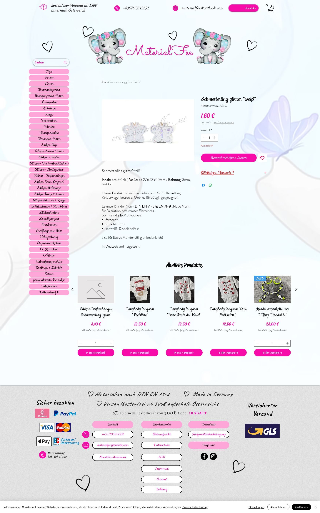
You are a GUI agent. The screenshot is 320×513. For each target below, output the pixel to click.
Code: (183, 413)
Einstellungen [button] (256, 507)
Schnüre (49, 126)
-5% (114, 412)
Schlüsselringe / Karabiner (49, 206)
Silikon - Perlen (49, 157)
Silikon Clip (49, 145)
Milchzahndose (49, 212)
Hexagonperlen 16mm (49, 96)
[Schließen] (315, 507)
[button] (270, 8)
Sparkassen (48, 225)
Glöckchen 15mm (49, 139)
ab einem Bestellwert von (141, 413)
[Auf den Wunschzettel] (262, 158)
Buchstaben (49, 120)
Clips (49, 71)
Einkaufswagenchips (49, 261)
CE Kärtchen (49, 249)
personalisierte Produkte (49, 280)
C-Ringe (49, 255)
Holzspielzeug (49, 237)
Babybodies (49, 286)
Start (105, 82)
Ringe (49, 114)
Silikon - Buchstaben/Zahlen (49, 163)
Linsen (49, 83)
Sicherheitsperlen (49, 90)
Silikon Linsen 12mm (49, 151)
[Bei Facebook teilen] (203, 185)
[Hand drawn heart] (48, 47)
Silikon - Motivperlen (49, 169)
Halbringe (49, 108)
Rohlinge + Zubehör (49, 268)
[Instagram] (213, 456)
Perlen (49, 77)
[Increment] (214, 138)
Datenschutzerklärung (195, 507)
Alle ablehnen (278, 507)
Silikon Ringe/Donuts (49, 194)
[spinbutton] (209, 138)
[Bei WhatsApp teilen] (210, 185)
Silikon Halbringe (49, 188)
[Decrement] (204, 138)
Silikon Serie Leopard (49, 182)
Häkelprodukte (49, 133)
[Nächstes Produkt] (296, 289)
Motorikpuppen (49, 218)
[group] (184, 315)
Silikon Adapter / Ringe (49, 200)
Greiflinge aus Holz (49, 231)
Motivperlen (49, 102)
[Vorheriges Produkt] (72, 289)
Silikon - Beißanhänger (49, 175)
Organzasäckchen (49, 243)
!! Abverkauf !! (49, 292)
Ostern (49, 274)
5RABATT (198, 412)
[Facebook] (204, 456)
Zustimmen (301, 507)
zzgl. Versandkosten (224, 122)
